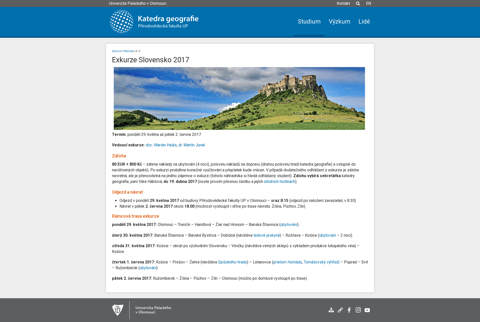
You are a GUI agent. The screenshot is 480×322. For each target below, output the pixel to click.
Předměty (128, 51)
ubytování (288, 224)
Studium (117, 51)
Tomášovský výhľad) (322, 262)
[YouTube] (367, 312)
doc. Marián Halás (161, 145)
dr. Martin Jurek (191, 145)
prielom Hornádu (287, 262)
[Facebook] (349, 312)
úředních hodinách (279, 181)
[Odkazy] (340, 312)
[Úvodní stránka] (158, 21)
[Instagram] (358, 312)
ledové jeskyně (267, 235)
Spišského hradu (232, 262)
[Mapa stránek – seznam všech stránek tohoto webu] (331, 312)
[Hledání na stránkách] (358, 6)
